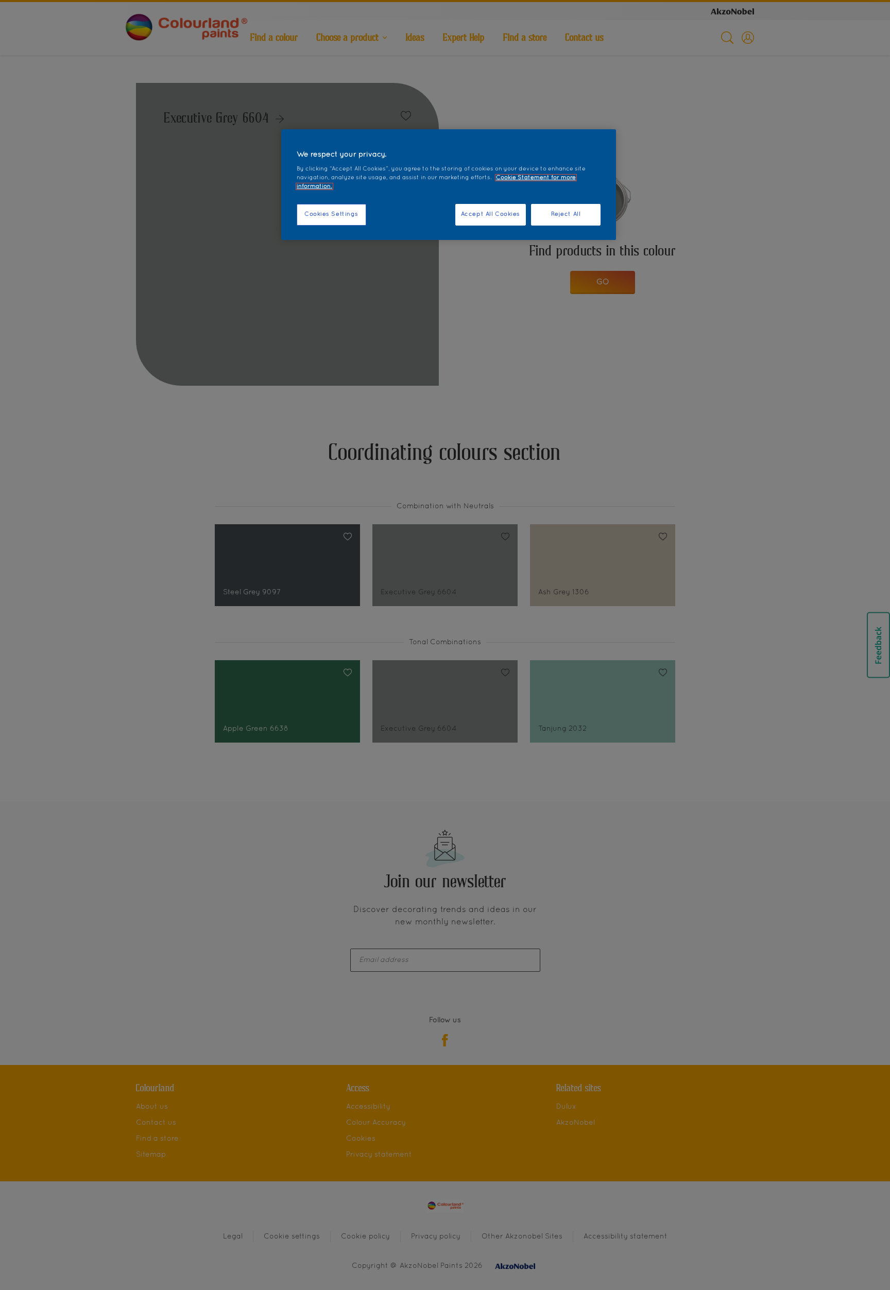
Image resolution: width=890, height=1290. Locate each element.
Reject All (566, 214)
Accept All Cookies (490, 214)
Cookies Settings (331, 214)
